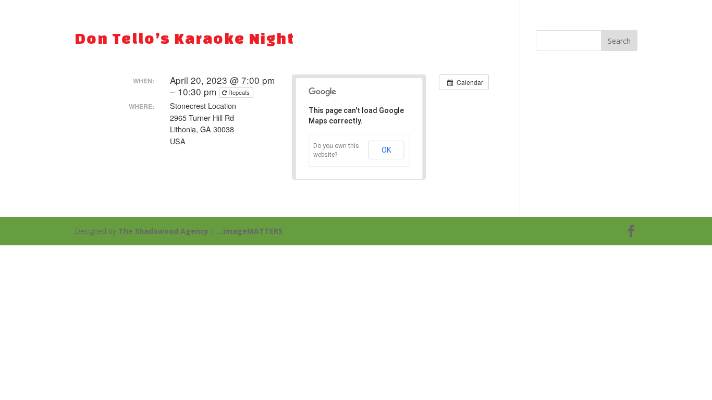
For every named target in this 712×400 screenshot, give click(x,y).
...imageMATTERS (250, 231)
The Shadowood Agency (163, 231)
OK (386, 150)
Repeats (239, 92)
